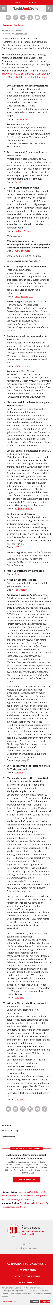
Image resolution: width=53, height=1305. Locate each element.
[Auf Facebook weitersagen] (23, 19)
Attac (17, 574)
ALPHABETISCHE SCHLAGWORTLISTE (26, 1263)
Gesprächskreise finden (26, 1248)
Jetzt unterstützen (26, 1179)
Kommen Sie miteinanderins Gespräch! (33, 1232)
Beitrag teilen (8, 17)
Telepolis (19, 997)
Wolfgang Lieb (21, 33)
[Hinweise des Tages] (37, 19)
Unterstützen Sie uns (26, 2)
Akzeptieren (45, 1302)
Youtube (19, 772)
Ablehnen (34, 1302)
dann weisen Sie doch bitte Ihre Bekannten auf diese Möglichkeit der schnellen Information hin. (26, 77)
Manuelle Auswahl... (9, 1302)
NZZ (17, 547)
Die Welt (19, 182)
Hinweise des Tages (11, 1130)
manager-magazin (24, 250)
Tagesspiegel (21, 118)
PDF (15, 17)
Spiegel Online (22, 365)
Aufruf (26, 1244)
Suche (49, 8)
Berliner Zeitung (23, 230)
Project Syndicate (24, 508)
